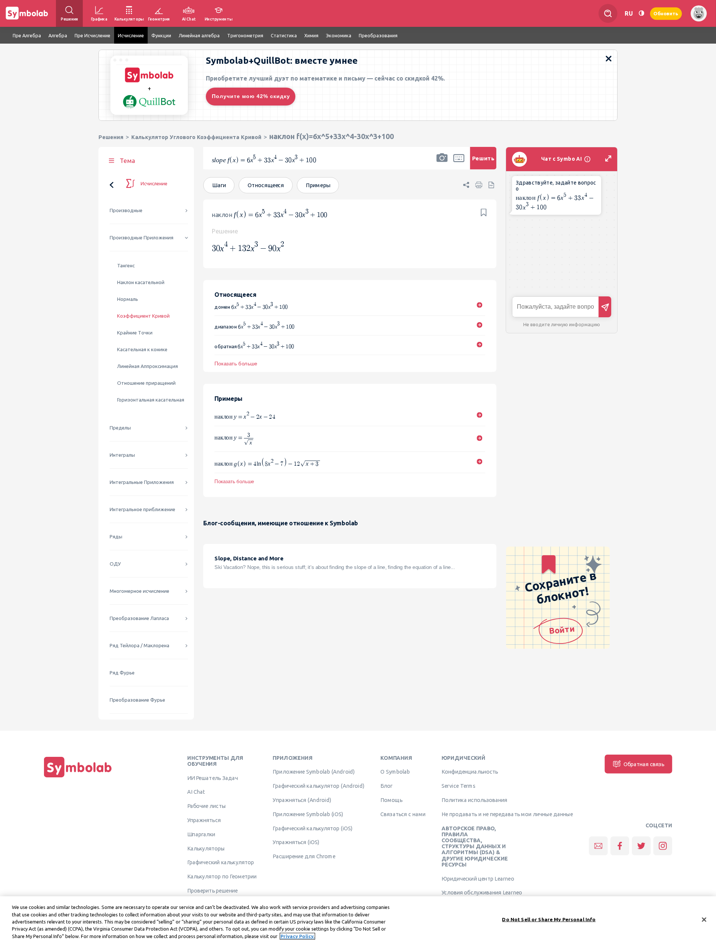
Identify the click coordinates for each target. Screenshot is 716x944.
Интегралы (122, 455)
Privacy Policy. (297, 936)
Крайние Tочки (135, 333)
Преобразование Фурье (137, 700)
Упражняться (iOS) (296, 842)
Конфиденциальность (470, 772)
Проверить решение (212, 890)
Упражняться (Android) (302, 800)
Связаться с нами (402, 814)
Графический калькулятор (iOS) (312, 828)
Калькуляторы (206, 848)
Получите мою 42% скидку (251, 96)
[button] (442, 163)
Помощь (391, 800)
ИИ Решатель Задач (212, 778)
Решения (110, 137)
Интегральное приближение (142, 509)
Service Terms (458, 786)
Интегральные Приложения (142, 482)
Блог (386, 786)
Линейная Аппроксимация (147, 366)
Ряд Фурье (122, 673)
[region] (358, 920)
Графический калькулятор (220, 862)
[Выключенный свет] (641, 13)
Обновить (666, 13)
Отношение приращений (146, 383)
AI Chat (196, 792)
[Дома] (78, 777)
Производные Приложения (141, 237)
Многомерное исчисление (139, 591)
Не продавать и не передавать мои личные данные (507, 814)
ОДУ (115, 564)
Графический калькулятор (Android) (318, 786)
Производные (126, 210)
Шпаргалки (201, 834)
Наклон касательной (140, 282)
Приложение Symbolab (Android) (314, 772)
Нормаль (127, 299)
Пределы (120, 428)
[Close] (704, 920)
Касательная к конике (142, 349)
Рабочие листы (206, 806)
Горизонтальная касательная (150, 400)
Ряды (116, 536)
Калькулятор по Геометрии (222, 877)
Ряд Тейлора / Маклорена (139, 645)
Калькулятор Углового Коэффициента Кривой (196, 137)
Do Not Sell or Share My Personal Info (549, 919)
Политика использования (474, 800)
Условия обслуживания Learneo (482, 893)
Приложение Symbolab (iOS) (308, 814)
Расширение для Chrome (304, 856)
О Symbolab (395, 772)
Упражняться (204, 820)
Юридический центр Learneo (478, 878)
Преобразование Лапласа (139, 618)
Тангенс (126, 265)
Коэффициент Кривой (143, 316)
